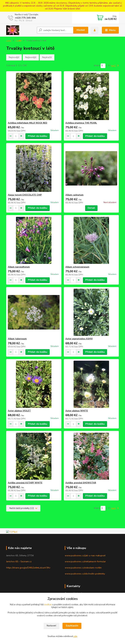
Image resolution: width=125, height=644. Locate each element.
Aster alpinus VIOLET (19, 410)
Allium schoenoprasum (77, 266)
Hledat (80, 30)
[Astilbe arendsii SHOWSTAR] (91, 456)
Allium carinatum (74, 194)
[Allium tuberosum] (34, 312)
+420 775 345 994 (25, 17)
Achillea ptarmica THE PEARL (81, 122)
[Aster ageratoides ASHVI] (91, 312)
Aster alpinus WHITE (76, 410)
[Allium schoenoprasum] (91, 240)
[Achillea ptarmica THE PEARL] (91, 96)
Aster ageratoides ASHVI (79, 338)
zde (75, 636)
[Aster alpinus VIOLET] (34, 384)
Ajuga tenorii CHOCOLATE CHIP (25, 194)
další (113, 65)
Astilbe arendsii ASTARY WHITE (25, 482)
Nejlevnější (30, 57)
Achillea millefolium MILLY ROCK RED (27, 122)
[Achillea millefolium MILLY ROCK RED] (34, 96)
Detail (91, 208)
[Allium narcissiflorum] (34, 240)
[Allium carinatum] (91, 168)
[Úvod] (20, 30)
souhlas (48, 604)
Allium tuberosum (17, 338)
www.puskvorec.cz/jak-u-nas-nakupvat (85, 555)
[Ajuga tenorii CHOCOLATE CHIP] (34, 168)
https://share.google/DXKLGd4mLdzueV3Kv (28, 567)
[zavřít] (121, 3)
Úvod (8, 40)
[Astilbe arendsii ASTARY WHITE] (34, 456)
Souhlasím (72, 625)
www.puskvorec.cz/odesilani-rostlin (83, 567)
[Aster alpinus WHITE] (91, 384)
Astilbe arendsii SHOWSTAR (80, 482)
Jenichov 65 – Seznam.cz (19, 561)
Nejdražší (47, 57)
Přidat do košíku (37, 136)
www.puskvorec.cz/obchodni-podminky (85, 573)
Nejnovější (14, 57)
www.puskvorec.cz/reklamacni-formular (85, 561)
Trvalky (18, 40)
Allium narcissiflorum (19, 266)
